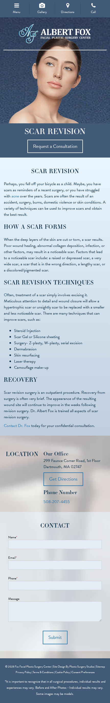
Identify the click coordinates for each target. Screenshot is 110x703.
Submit (55, 637)
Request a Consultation (55, 146)
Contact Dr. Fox (17, 426)
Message (13, 599)
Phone (12, 578)
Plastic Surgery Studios (81, 666)
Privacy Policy (23, 672)
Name (12, 537)
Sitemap (100, 666)
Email (12, 557)
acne (15, 196)
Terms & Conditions (43, 672)
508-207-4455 (56, 502)
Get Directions (63, 479)
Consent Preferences (83, 672)
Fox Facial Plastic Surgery (55, 34)
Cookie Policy (62, 672)
